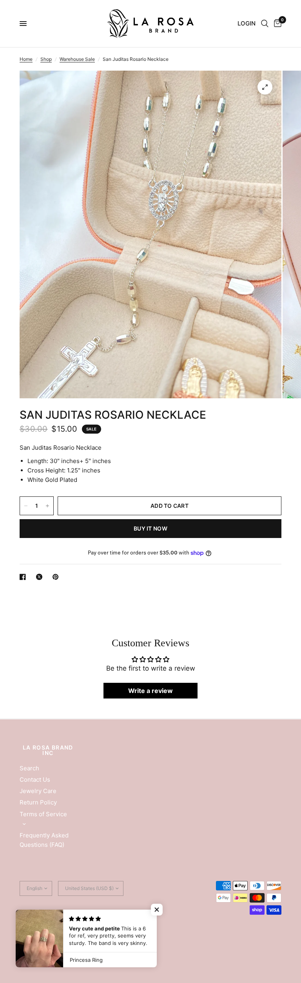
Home (26, 59)
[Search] (264, 23)
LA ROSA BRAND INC (48, 750)
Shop (46, 59)
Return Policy (38, 802)
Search (29, 768)
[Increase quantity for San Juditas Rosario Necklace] (47, 506)
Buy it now (150, 528)
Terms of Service (43, 814)
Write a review (150, 691)
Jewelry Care (38, 791)
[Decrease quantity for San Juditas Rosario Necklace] (26, 506)
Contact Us (35, 779)
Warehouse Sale (77, 59)
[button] (157, 910)
